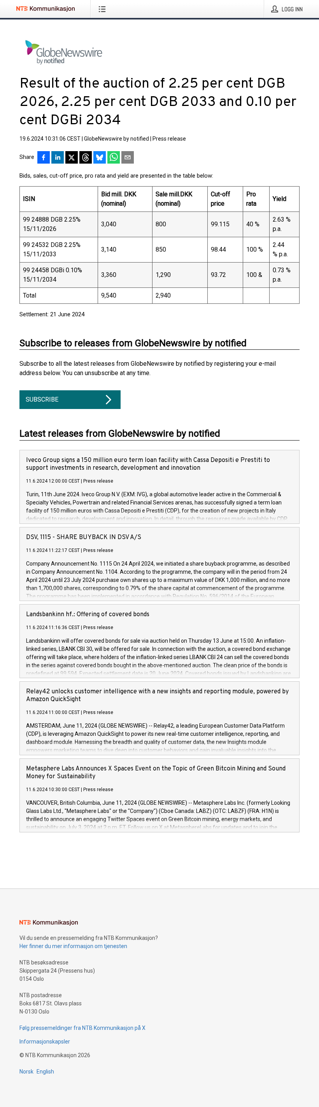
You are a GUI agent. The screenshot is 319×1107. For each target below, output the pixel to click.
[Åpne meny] (103, 9)
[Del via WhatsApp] (113, 158)
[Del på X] (71, 158)
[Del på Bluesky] (99, 158)
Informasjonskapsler (44, 1041)
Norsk (26, 1071)
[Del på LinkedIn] (57, 158)
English (45, 1071)
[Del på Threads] (85, 158)
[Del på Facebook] (43, 158)
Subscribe (42, 399)
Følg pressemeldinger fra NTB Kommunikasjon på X (82, 1028)
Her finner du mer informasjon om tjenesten (73, 946)
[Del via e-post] (127, 158)
